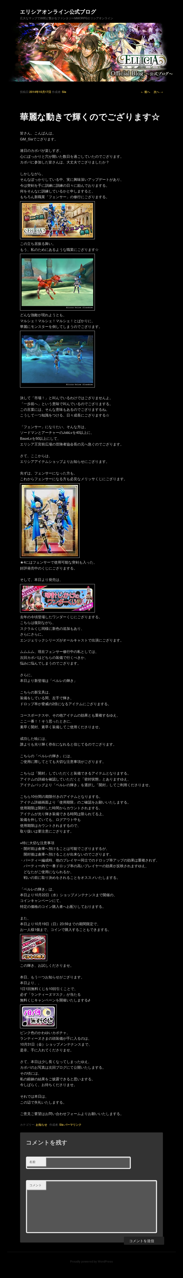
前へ (145, 92)
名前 (32, 1161)
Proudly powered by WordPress (91, 1261)
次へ (158, 92)
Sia (64, 92)
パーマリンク (72, 1124)
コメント (35, 1185)
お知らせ (41, 1124)
